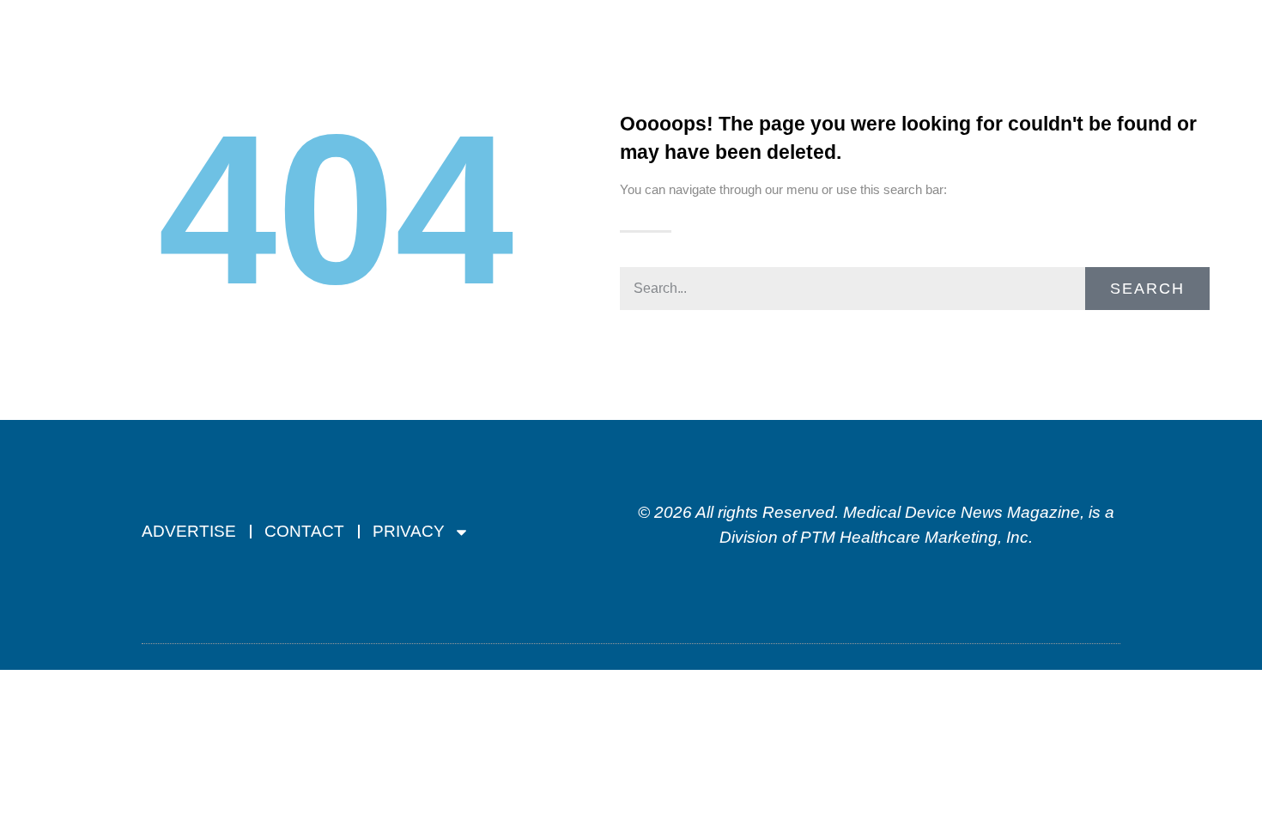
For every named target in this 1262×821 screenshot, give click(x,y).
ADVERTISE (189, 531)
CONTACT (304, 531)
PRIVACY (409, 531)
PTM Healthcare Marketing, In (910, 537)
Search (1147, 288)
